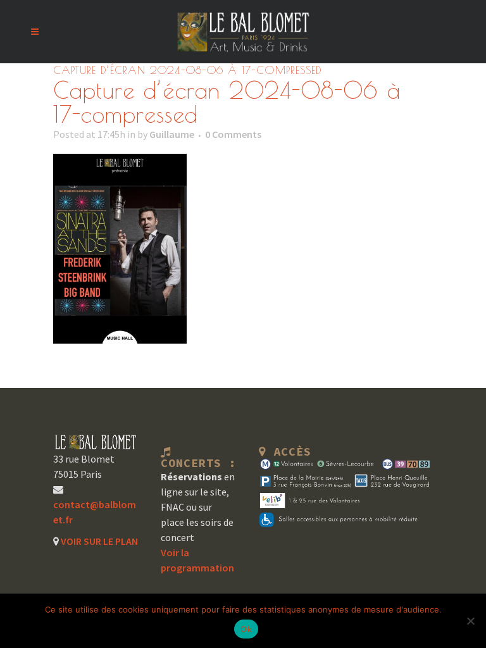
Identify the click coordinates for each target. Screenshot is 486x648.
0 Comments (233, 134)
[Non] (470, 620)
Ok (246, 629)
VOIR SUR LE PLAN (98, 541)
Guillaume (171, 134)
